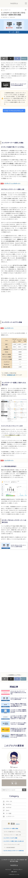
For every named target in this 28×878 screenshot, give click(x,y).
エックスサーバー (9, 328)
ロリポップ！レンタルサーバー (12, 183)
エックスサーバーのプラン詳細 (10, 838)
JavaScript (8, 807)
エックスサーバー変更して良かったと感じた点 (14, 841)
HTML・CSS (9, 801)
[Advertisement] (14, 45)
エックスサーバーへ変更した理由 (11, 828)
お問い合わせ (14, 871)
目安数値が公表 (11, 375)
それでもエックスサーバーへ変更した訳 (12, 834)
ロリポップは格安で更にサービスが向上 (12, 831)
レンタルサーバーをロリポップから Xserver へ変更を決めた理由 (14, 860)
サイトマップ (8, 869)
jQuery (7, 810)
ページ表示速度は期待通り (9, 847)
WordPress (8, 804)
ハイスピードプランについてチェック (13, 110)
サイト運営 (8, 813)
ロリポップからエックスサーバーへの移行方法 (14, 850)
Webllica (14, 3)
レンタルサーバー (10, 816)
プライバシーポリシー (18, 869)
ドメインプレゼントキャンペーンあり (12, 844)
